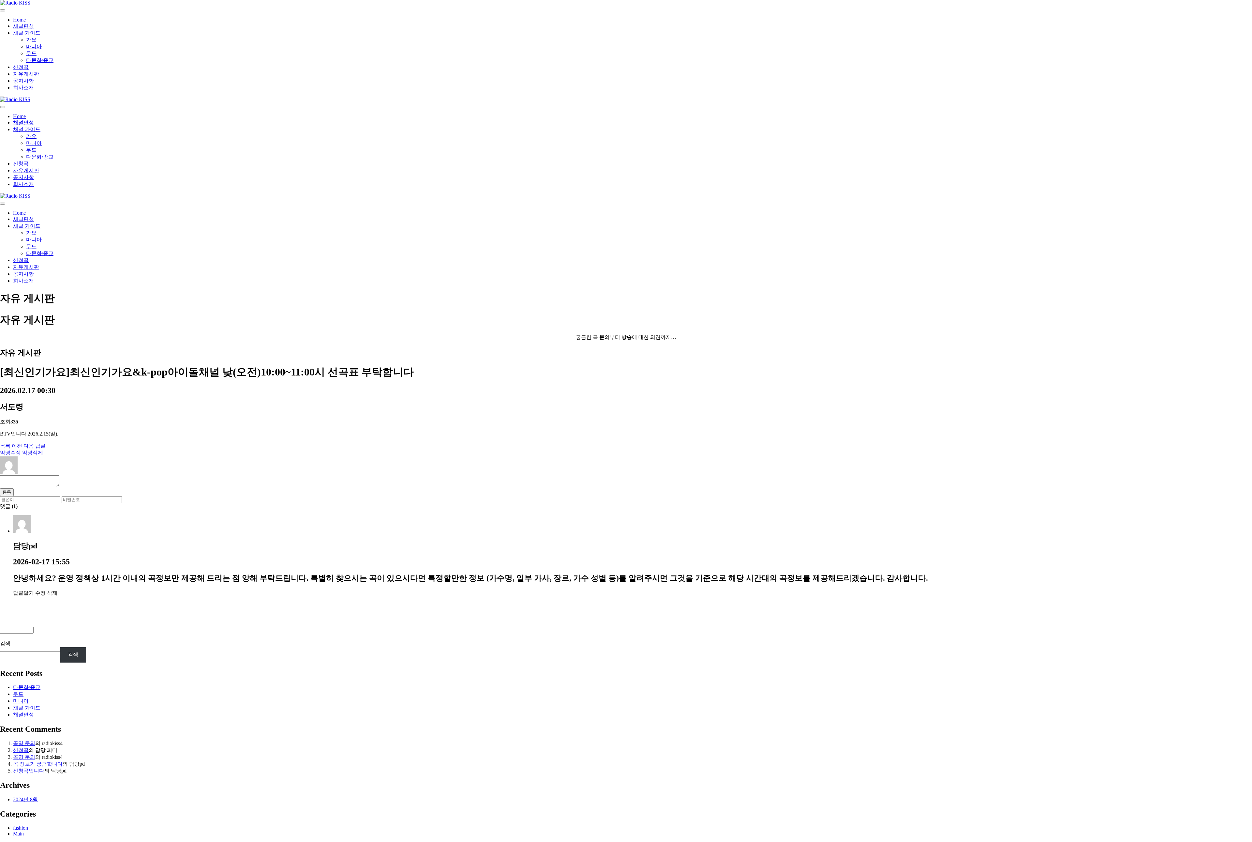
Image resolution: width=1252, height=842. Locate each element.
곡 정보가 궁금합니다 (38, 764)
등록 (7, 492)
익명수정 (10, 452)
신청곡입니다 (28, 770)
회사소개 (23, 87)
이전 (17, 446)
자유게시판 (26, 74)
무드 (31, 53)
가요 (31, 39)
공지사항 (23, 81)
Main (18, 833)
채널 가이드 (26, 33)
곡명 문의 (24, 743)
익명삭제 (32, 452)
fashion (20, 828)
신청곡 (21, 67)
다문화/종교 (39, 60)
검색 (5, 643)
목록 (5, 446)
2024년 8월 (25, 799)
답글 (40, 446)
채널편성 (23, 26)
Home (19, 20)
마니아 (34, 46)
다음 (28, 446)
